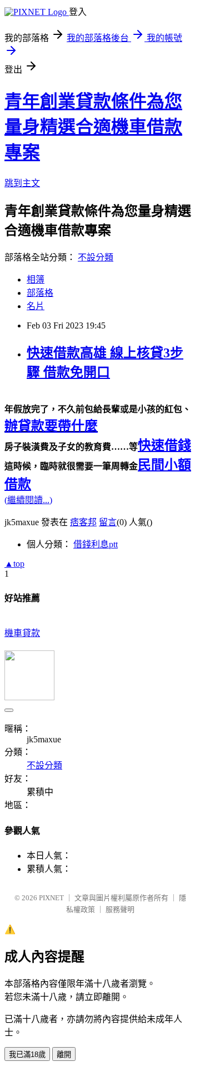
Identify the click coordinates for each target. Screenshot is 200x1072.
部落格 (40, 293)
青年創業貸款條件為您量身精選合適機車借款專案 (93, 126)
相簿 (35, 279)
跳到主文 (22, 183)
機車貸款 (22, 633)
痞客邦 (83, 522)
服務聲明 (120, 909)
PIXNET (51, 898)
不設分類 (95, 257)
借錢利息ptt (95, 544)
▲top (14, 563)
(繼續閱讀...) (28, 500)
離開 (64, 1054)
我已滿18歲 (27, 1054)
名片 (35, 306)
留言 (108, 522)
